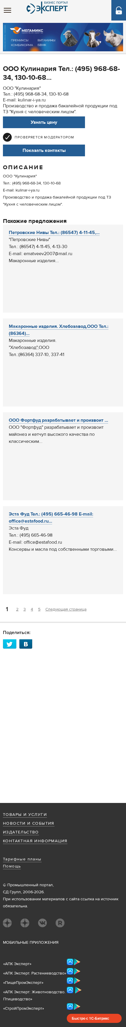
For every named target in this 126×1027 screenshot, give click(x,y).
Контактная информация (35, 841)
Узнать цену (44, 122)
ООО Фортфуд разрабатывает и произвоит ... (58, 420)
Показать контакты (44, 150)
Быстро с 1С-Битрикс (90, 1018)
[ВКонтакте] (27, 644)
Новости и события (29, 823)
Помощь (12, 866)
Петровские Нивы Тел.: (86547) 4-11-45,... (54, 232)
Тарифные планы (22, 859)
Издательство (21, 832)
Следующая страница (65, 609)
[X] (11, 644)
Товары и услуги (25, 814)
